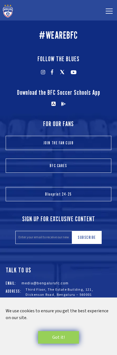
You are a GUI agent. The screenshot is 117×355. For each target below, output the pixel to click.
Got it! (58, 337)
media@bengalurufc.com (45, 283)
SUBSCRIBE (87, 237)
